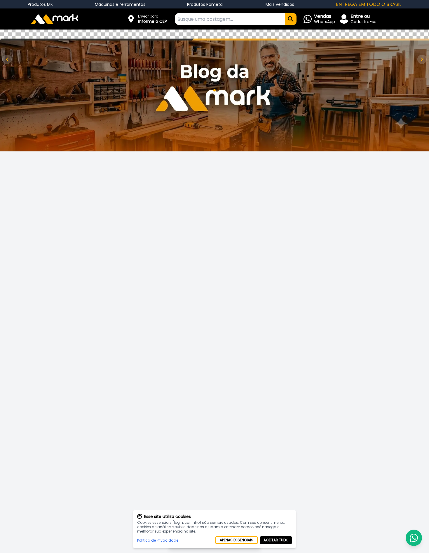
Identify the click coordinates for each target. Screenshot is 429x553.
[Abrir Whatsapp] (414, 538)
